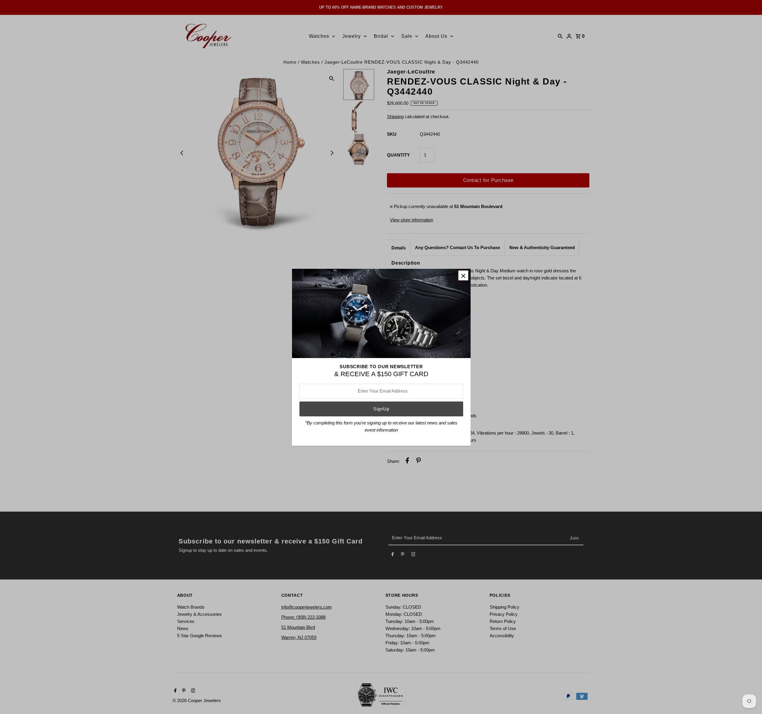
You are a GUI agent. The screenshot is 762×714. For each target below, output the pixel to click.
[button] (463, 275)
